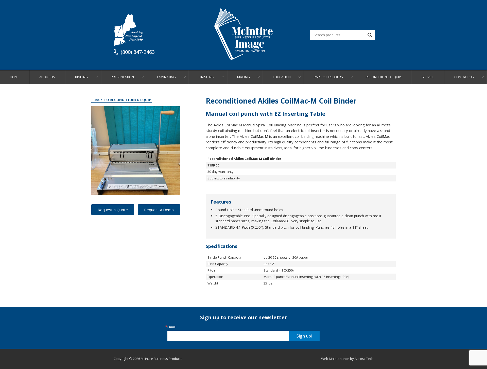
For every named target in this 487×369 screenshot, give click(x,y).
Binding (81, 77)
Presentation (122, 77)
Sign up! (304, 336)
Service (428, 77)
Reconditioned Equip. (384, 77)
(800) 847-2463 (138, 52)
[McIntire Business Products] (243, 58)
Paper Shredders (328, 77)
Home (14, 77)
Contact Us (464, 77)
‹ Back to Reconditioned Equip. (121, 99)
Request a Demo (159, 209)
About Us (47, 77)
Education (282, 77)
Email (171, 327)
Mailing (243, 77)
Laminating (166, 77)
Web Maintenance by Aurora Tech (347, 358)
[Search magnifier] (369, 35)
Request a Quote (113, 209)
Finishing (206, 77)
